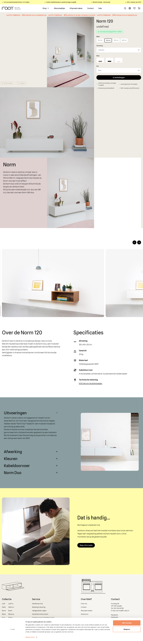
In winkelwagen (119, 77)
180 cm (116, 40)
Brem (10, 611)
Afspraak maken (76, 8)
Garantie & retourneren (40, 614)
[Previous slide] (134, 242)
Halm (4, 607)
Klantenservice (37, 604)
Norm (4, 611)
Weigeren (127, 629)
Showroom (84, 614)
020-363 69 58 (119, 608)
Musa (4, 614)
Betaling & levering (38, 607)
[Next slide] (139, 242)
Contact (90, 8)
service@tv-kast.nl (122, 611)
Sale (100, 8)
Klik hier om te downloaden (90, 383)
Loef (3, 604)
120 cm (108, 40)
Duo (97, 66)
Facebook (114, 615)
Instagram (114, 617)
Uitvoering (99, 45)
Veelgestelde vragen (39, 611)
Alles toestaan (127, 623)
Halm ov (11, 607)
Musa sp (11, 614)
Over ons (84, 604)
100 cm (100, 40)
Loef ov (10, 604)
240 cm (124, 40)
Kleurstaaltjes (59, 8)
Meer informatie (86, 545)
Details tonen (30, 637)
